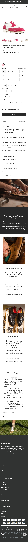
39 (22, 71)
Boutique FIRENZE (5, 487)
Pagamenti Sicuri (8, 175)
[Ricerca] (5, 7)
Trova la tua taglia (22, 68)
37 (12, 71)
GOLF (2, 470)
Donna (4, 91)
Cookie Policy (17, 537)
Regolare (10, 85)
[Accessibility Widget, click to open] (2, 533)
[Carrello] (25, 7)
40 (3, 75)
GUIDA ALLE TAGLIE (5, 506)
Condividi (4, 121)
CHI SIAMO (3, 482)
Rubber (4, 99)
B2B (2, 494)
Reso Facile (7, 171)
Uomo (9, 91)
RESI (2, 513)
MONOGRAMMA (4, 516)
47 (12, 79)
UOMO (2, 465)
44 (22, 75)
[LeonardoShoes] (7, 529)
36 (8, 71)
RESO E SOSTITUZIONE (8, 163)
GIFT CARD (3, 472)
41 (8, 75)
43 (17, 75)
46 (8, 79)
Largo (16, 85)
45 (3, 79)
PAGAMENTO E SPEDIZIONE (9, 160)
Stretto (4, 85)
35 (3, 71)
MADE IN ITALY (4, 484)
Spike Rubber (18, 96)
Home (2, 437)
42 (12, 75)
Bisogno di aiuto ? (22, 121)
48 (17, 79)
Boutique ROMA (4, 489)
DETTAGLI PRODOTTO (8, 156)
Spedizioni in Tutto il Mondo (10, 168)
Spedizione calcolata (6, 55)
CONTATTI (3, 504)
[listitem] (17, 530)
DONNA (2, 468)
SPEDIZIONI (3, 508)
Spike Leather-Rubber (7, 96)
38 (17, 71)
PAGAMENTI (3, 511)
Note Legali (21, 537)
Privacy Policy (11, 537)
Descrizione (5, 126)
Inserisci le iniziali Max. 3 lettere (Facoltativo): (12, 102)
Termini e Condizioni (4, 537)
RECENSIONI (3, 492)
